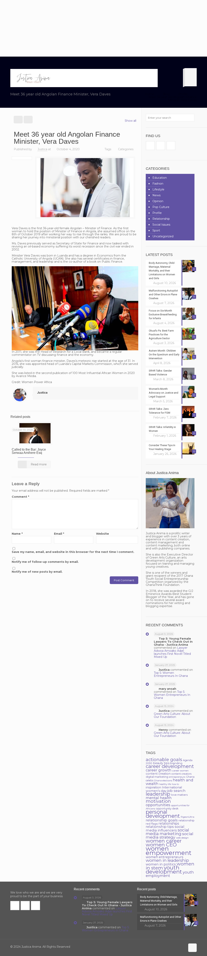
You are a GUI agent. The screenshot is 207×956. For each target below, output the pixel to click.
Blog (166, 94)
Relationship (161, 219)
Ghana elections (163, 780)
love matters (179, 794)
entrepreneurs (177, 776)
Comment (20, 496)
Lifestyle (158, 189)
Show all (130, 121)
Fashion (157, 183)
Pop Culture (160, 207)
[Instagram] (182, 947)
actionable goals (164, 759)
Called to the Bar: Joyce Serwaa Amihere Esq (29, 451)
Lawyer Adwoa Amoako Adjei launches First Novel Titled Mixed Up (172, 652)
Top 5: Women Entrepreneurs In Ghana (171, 674)
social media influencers (165, 828)
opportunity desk (167, 808)
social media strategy (169, 835)
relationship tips (160, 827)
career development (170, 766)
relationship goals (162, 820)
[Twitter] (171, 947)
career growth (158, 770)
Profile (183, 94)
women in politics (161, 864)
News (156, 195)
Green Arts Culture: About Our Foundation (172, 715)
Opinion (157, 201)
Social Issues (161, 224)
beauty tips (161, 763)
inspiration (153, 787)
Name (17, 533)
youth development (164, 869)
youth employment (170, 874)
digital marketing (157, 776)
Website (102, 533)
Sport (156, 230)
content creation (158, 773)
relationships (168, 823)
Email (59, 533)
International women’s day (164, 789)
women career (164, 841)
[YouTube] (176, 947)
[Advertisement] (103, 28)
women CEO (161, 845)
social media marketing (167, 831)
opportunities (158, 805)
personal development (163, 814)
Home (149, 94)
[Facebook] (166, 947)
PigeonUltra (187, 817)
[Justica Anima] (33, 78)
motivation (158, 801)
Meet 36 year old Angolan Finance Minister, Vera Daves (173, 98)
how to (175, 784)
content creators (181, 773)
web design (182, 837)
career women (180, 770)
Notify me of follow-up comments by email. (45, 561)
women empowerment (168, 850)
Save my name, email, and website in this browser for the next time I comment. (73, 552)
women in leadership (167, 860)
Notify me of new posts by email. (37, 571)
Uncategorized (162, 236)
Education (159, 178)
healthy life (165, 784)
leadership (158, 794)
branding (176, 763)
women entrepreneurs (164, 857)
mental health (159, 797)
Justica (42, 149)
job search (176, 790)
